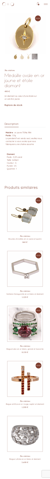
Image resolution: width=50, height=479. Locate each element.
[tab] (12, 123)
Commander (25, 462)
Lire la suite (25, 242)
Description (12, 123)
